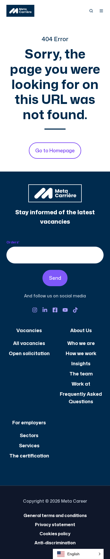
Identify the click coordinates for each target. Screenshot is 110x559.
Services (29, 445)
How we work (81, 353)
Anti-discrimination (55, 543)
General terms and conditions (55, 515)
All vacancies (29, 343)
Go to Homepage (55, 150)
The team (81, 373)
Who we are (81, 343)
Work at (81, 383)
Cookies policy (55, 534)
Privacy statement (55, 524)
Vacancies (29, 330)
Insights (81, 363)
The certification (29, 455)
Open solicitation (29, 353)
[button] (91, 11)
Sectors (29, 435)
